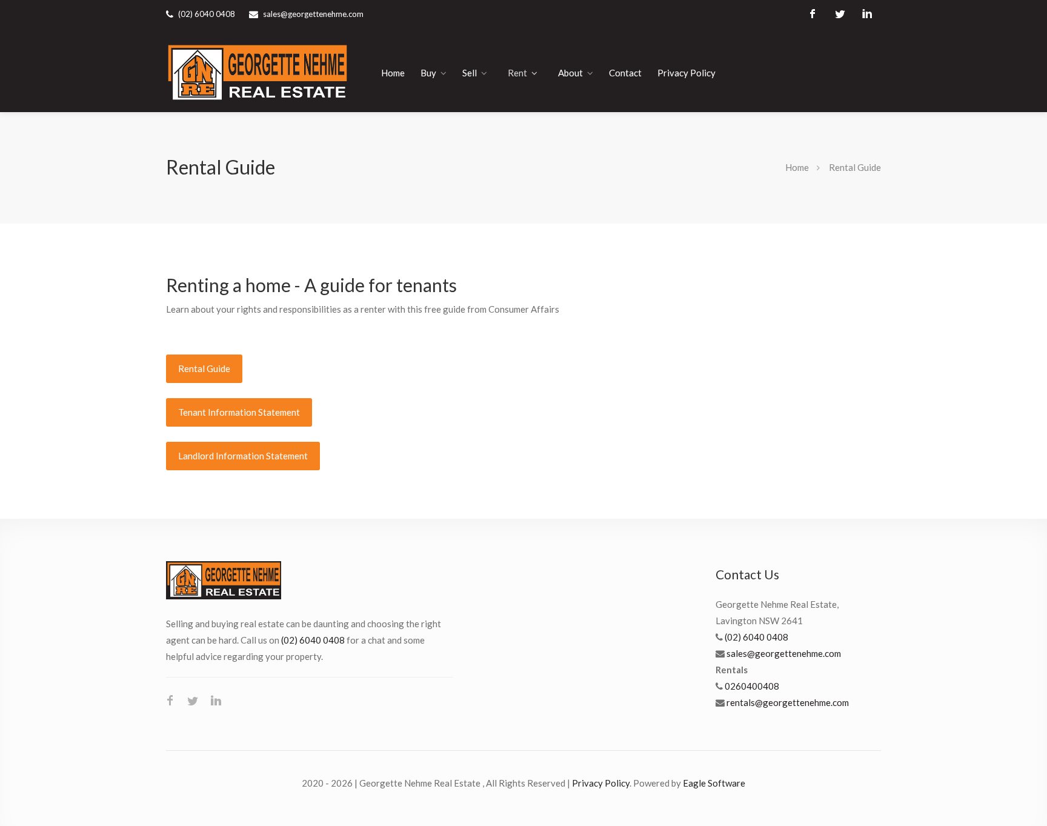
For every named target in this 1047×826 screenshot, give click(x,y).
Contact (625, 72)
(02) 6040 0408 (313, 639)
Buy (428, 72)
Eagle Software (714, 783)
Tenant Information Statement (239, 412)
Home (393, 72)
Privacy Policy (686, 72)
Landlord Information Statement (243, 455)
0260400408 (752, 686)
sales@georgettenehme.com (313, 14)
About (570, 72)
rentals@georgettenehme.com (787, 702)
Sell (469, 72)
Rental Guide (204, 368)
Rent (517, 72)
